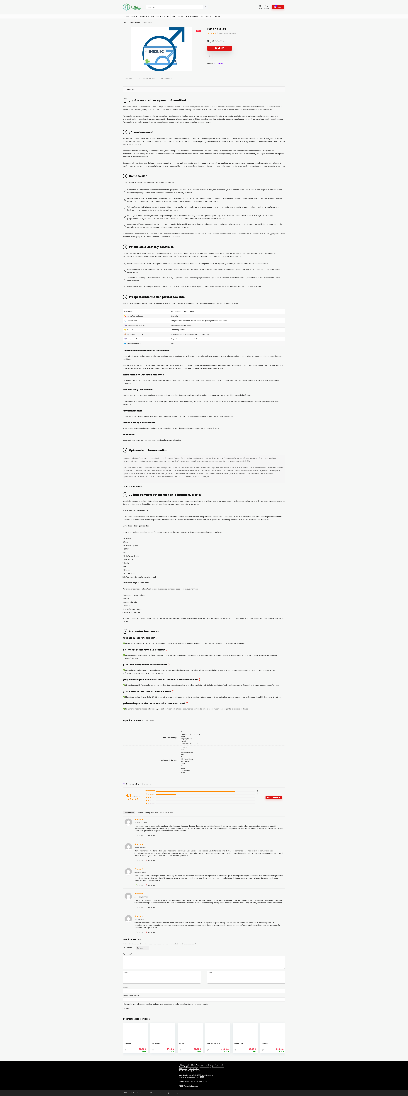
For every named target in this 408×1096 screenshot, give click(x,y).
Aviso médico (194, 1069)
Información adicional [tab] (147, 78)
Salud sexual (205, 16)
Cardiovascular (163, 16)
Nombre (126, 987)
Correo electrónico (131, 996)
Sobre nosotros (192, 1067)
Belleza (134, 16)
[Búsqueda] (205, 7)
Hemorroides (177, 16)
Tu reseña (127, 954)
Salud (126, 16)
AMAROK (128, 1043)
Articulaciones (192, 16)
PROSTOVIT (239, 1043)
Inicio (125, 22)
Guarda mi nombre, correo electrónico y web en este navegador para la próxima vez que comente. (166, 1004)
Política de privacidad (187, 1065)
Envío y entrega (205, 1067)
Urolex (182, 1043)
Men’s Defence (213, 1043)
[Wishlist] (267, 6)
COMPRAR (219, 48)
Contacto (182, 1067)
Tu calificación (128, 947)
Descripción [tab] (129, 78)
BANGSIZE (156, 1043)
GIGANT (265, 1043)
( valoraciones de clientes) (226, 33)
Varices (216, 16)
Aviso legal (219, 1065)
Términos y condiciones (205, 1065)
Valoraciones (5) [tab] (167, 78)
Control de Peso (147, 16)
